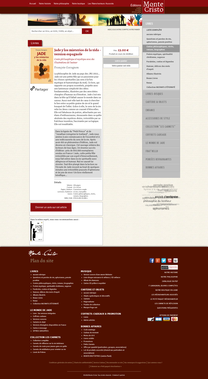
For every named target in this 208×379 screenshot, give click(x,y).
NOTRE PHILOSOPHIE (169, 277)
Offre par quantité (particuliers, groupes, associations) (105, 347)
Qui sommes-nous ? (155, 363)
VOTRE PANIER (134, 29)
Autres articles (89, 320)
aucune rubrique (153, 34)
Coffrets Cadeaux (156, 135)
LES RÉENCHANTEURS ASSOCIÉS (165, 295)
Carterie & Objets (156, 102)
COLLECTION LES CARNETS (45, 337)
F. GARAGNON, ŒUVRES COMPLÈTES (163, 286)
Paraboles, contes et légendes (160, 61)
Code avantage (89, 330)
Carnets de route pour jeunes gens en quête (50, 346)
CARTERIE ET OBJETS (92, 289)
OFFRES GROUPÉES (41, 331)
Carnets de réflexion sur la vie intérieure (48, 343)
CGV (113, 29)
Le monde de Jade (155, 143)
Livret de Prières (39, 352)
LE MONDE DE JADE (41, 310)
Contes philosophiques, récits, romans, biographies (160, 48)
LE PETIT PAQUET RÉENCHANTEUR (164, 299)
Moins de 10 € (89, 335)
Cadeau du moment (91, 332)
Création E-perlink (118, 375)
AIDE (109, 29)
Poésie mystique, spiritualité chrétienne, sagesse (159, 55)
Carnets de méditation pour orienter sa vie (49, 349)
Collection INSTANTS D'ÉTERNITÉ (160, 87)
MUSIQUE (86, 271)
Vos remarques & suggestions (135, 363)
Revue (149, 83)
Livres (149, 24)
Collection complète (41, 340)
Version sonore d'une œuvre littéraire (98, 274)
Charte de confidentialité (83, 363)
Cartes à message (40, 328)
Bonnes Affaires (155, 167)
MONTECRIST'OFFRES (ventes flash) (97, 356)
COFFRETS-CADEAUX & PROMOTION (101, 313)
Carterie (87, 299)
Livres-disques (154, 94)
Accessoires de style (158, 118)
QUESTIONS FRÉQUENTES (167, 308)
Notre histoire (45, 3)
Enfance (150, 110)
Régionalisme (89, 302)
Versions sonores (39, 319)
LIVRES (34, 271)
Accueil (32, 3)
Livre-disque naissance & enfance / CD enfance (102, 277)
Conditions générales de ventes (60, 363)
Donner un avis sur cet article (51, 207)
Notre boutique (78, 3)
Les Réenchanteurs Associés (101, 3)
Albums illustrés (153, 74)
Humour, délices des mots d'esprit (158, 68)
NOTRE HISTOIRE (171, 272)
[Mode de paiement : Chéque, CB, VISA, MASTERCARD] (162, 319)
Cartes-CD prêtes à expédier (95, 283)
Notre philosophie (61, 3)
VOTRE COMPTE (122, 29)
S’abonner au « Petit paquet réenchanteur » (106, 366)
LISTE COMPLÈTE (154, 30)
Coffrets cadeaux (39, 316)
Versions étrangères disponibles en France (49, 325)
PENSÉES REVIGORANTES (158, 159)
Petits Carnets (89, 344)
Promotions (88, 341)
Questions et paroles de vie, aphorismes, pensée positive (159, 40)
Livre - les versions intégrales (44, 313)
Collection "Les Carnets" (160, 126)
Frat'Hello (152, 151)
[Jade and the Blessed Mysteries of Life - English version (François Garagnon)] (38, 231)
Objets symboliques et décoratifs (97, 296)
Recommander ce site (115, 363)
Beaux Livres (152, 78)
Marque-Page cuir (90, 307)
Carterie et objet (39, 322)
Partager (41, 88)
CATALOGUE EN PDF (170, 281)
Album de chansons (91, 280)
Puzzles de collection (92, 304)
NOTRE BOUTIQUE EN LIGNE (166, 290)
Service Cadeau (99, 363)
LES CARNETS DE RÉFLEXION (166, 303)
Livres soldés (89, 338)
